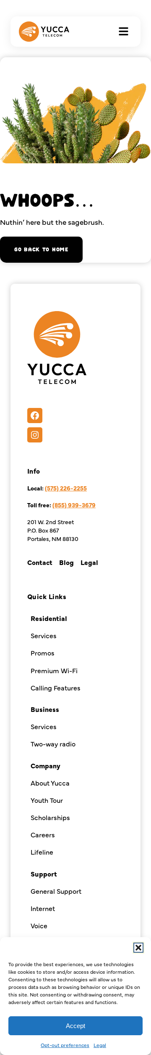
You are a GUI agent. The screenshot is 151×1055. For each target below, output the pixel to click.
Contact (39, 562)
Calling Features (56, 687)
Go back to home (41, 250)
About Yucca (50, 782)
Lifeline (42, 851)
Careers (43, 834)
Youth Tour (47, 800)
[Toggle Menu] (123, 31)
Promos (43, 652)
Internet (43, 908)
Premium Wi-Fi (54, 670)
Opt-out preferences (65, 1045)
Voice (39, 925)
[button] (138, 947)
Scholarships (50, 817)
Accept (75, 1025)
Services (44, 635)
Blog (66, 562)
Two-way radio (53, 743)
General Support (56, 890)
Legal (100, 1045)
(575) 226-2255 (66, 488)
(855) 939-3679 (74, 505)
